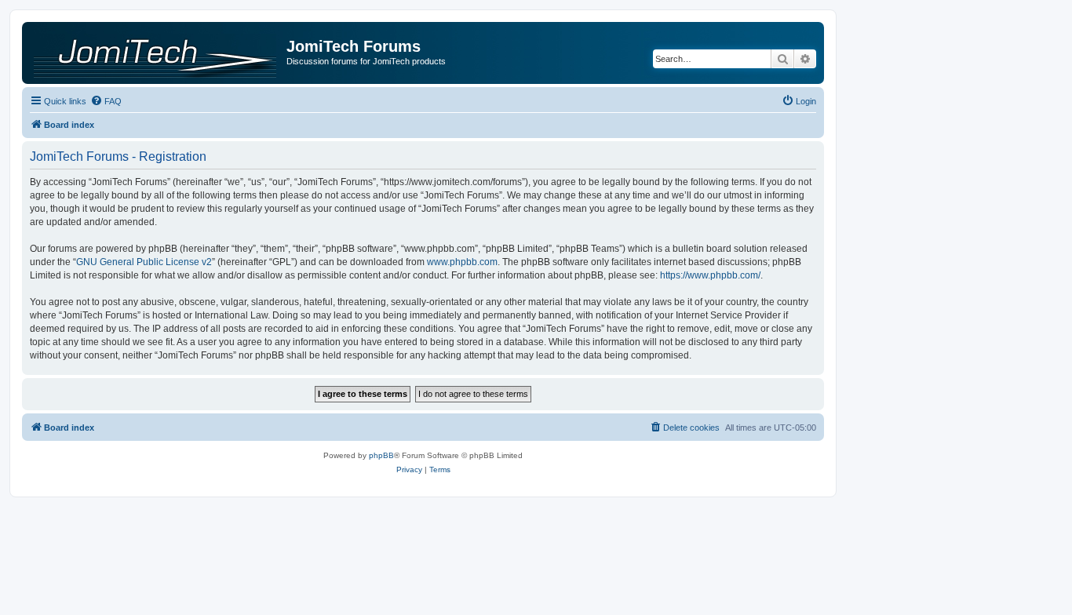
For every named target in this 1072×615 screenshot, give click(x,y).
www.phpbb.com (462, 262)
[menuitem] (106, 101)
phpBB (381, 455)
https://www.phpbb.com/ (710, 275)
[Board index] (156, 52)
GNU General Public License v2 (144, 262)
